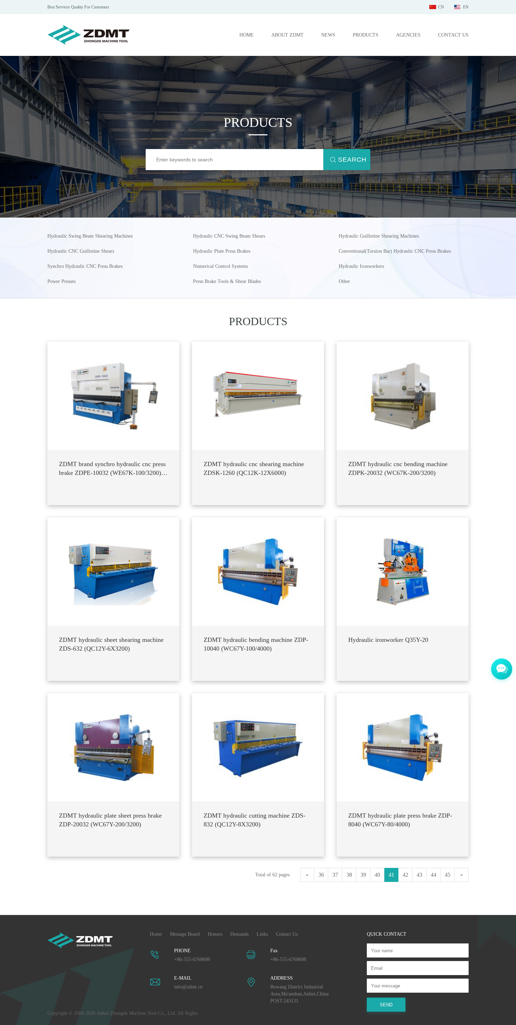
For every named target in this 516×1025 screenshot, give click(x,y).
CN (441, 7)
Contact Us (287, 934)
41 (391, 875)
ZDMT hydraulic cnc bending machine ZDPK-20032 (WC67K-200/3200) (398, 468)
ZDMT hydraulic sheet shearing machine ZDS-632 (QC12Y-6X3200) (111, 644)
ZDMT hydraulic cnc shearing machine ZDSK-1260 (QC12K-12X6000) (254, 468)
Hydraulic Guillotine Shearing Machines (379, 236)
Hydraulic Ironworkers (361, 266)
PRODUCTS (365, 35)
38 (349, 875)
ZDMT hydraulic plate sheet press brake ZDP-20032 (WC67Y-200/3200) (110, 820)
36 (321, 875)
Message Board (185, 934)
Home (156, 934)
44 (433, 875)
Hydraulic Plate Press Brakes (221, 251)
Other (344, 281)
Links (262, 934)
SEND (386, 1004)
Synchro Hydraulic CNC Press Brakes (85, 266)
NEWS (328, 35)
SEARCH (352, 159)
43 (419, 875)
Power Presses (61, 281)
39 (363, 875)
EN (466, 7)
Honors (215, 934)
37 (335, 875)
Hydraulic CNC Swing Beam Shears (229, 236)
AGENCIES (408, 35)
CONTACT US (453, 35)
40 (377, 875)
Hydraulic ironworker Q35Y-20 (388, 639)
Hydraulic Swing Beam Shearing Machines (90, 236)
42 (405, 875)
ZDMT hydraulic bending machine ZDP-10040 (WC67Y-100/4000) (256, 644)
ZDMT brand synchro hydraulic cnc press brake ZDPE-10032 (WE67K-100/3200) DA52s (112, 468)
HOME (246, 35)
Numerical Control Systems (220, 266)
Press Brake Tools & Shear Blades (227, 281)
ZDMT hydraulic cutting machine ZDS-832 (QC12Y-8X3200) (254, 820)
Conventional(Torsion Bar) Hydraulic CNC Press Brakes (395, 251)
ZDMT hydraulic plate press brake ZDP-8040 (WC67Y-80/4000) (400, 820)
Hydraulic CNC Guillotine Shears (80, 251)
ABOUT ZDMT (287, 35)
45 (447, 875)
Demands (239, 934)
